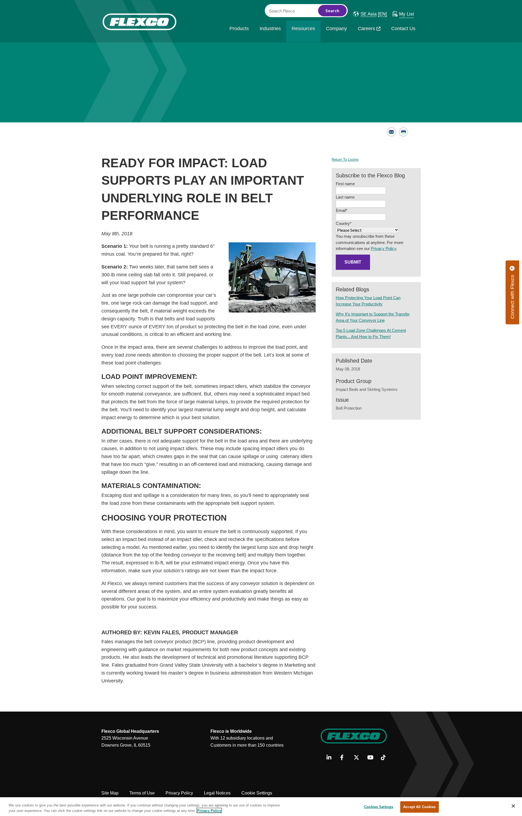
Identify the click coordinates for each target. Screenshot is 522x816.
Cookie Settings (256, 793)
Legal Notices (217, 793)
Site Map (110, 793)
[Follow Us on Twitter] (358, 758)
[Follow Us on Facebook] (345, 758)
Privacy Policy (383, 248)
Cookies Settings (378, 807)
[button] (365, 14)
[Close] (513, 806)
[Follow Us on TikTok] (385, 758)
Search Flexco (282, 11)
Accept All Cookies (419, 807)
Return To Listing (345, 159)
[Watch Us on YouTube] (372, 758)
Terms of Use (142, 793)
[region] (261, 806)
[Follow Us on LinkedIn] (331, 758)
